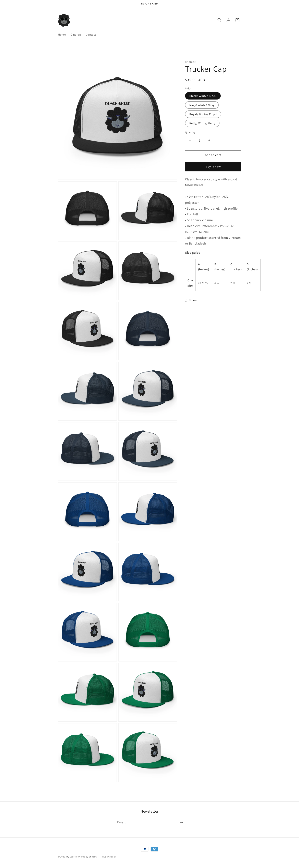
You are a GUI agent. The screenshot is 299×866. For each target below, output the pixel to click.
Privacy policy (108, 856)
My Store (71, 856)
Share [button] (193, 300)
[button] (219, 20)
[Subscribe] (181, 822)
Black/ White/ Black (202, 96)
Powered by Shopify (86, 856)
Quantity (190, 132)
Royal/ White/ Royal (203, 114)
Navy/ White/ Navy (201, 105)
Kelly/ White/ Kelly (202, 123)
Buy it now (213, 167)
